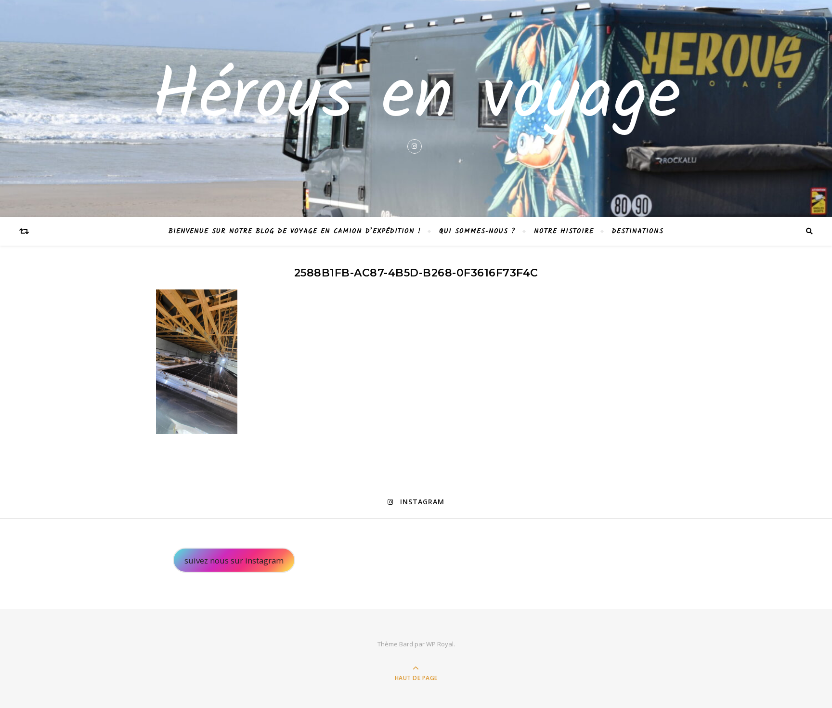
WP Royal (440, 644)
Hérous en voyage (416, 98)
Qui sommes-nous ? (477, 231)
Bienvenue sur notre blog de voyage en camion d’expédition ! (295, 231)
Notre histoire (564, 231)
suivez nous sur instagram (234, 560)
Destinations (637, 231)
